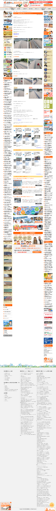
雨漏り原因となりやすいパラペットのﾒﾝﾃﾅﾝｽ (8, 113)
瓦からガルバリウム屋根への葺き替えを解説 (48, 139)
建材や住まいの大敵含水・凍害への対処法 (7, 161)
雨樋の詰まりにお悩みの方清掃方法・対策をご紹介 (49, 292)
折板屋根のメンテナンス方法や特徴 (41, 410)
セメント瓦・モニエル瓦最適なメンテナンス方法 (8, 125)
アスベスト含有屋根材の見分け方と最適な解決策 (8, 174)
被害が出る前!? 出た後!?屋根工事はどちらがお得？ (49, 254)
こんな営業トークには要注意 (48, 256)
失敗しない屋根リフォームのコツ (48, 161)
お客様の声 (25, 8)
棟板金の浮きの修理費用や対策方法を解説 (8, 93)
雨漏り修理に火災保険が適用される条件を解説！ (48, 234)
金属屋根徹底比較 (39, 477)
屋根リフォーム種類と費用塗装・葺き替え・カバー (49, 176)
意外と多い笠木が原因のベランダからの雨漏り (8, 102)
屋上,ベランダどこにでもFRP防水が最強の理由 (8, 115)
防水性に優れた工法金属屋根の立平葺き (7, 138)
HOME (14, 11)
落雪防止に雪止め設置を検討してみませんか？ (27, 422)
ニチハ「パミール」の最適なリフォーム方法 (42, 383)
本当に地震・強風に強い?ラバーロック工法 (8, 143)
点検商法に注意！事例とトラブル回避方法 (26, 382)
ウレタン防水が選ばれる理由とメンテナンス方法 (8, 109)
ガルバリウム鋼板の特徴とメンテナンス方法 (8, 207)
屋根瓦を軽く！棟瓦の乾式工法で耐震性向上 (48, 218)
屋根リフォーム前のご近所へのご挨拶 (48, 248)
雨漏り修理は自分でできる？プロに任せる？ (8, 89)
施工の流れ (31, 8)
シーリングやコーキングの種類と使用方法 (8, 136)
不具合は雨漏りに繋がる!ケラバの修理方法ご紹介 (8, 99)
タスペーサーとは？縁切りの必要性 (7, 106)
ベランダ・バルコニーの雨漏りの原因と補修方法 (8, 120)
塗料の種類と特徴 (48, 314)
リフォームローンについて (24, 408)
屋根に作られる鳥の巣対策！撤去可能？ (48, 296)
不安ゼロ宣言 (6, 376)
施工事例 (18, 8)
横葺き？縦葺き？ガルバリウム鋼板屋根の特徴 (49, 150)
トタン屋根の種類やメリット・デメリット (48, 184)
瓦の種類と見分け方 (7, 169)
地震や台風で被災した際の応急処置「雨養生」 (8, 141)
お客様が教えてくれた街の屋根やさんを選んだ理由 (11, 389)
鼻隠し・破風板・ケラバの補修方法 (8, 97)
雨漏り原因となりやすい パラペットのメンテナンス (27, 417)
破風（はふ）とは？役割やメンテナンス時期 (8, 239)
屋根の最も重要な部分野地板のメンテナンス (7, 179)
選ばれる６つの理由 (7, 374)
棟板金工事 (49, 73)
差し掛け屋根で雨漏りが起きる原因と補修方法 (43, 493)
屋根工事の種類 (48, 48)
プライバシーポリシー (7, 398)
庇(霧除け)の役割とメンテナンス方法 (7, 134)
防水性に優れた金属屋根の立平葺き (41, 481)
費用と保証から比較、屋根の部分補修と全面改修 (49, 167)
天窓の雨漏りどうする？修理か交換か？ (8, 225)
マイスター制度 (7, 380)
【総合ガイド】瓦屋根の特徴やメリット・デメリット (44, 402)
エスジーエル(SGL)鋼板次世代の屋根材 (7, 204)
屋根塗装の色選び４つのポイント (47, 226)
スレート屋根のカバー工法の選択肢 (49, 178)
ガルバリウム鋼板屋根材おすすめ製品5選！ (48, 147)
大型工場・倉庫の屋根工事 (24, 395)
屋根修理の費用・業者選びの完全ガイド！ (8, 84)
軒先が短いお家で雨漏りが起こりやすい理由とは (8, 171)
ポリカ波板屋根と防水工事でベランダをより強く (49, 290)
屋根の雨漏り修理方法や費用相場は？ (8, 216)
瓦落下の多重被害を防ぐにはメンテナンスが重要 (48, 211)
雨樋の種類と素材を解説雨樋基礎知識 (8, 232)
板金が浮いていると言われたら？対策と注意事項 (49, 263)
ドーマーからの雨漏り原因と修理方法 (7, 223)
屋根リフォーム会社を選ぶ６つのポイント (49, 205)
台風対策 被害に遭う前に (24, 389)
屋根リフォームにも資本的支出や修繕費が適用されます (28, 409)
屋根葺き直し (49, 69)
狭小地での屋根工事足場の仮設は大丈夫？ (48, 199)
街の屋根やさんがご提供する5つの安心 (12, 9)
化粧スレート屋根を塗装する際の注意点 (48, 191)
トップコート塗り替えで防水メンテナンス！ (8, 236)
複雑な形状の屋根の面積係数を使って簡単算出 (8, 147)
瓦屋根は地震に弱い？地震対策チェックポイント (49, 220)
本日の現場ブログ (7, 388)
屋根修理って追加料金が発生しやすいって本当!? (48, 265)
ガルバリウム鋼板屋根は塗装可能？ (48, 141)
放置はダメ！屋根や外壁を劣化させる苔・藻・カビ (43, 487)
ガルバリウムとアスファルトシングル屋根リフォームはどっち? (8, 197)
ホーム (6, 8)
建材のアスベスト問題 (7, 175)
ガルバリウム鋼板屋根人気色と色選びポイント (48, 145)
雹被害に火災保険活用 (40, 503)
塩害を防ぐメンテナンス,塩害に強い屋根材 (8, 187)
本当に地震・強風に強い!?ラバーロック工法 (42, 490)
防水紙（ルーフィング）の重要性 (41, 470)
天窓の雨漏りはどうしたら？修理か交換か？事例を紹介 (44, 417)
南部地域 (5, 330)
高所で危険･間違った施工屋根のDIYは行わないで (8, 211)
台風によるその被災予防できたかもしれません (49, 209)
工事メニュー (37, 8)
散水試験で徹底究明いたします (25, 388)
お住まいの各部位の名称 (8, 82)
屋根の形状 (38, 431)
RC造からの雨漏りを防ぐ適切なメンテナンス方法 (8, 218)
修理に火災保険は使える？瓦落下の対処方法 (49, 213)
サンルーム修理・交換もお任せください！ (48, 285)
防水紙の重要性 (6, 177)
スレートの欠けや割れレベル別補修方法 (48, 180)
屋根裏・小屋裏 (6, 157)
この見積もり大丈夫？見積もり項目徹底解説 (48, 252)
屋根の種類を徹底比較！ (47, 174)
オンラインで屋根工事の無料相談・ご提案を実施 (48, 244)
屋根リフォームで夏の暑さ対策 (25, 394)
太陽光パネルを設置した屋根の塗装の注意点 (48, 189)
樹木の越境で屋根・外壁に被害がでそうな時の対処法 (49, 267)
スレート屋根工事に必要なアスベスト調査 (42, 449)
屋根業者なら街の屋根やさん (8, 397)
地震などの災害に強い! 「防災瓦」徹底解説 (48, 222)
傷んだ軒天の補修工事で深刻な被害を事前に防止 (8, 104)
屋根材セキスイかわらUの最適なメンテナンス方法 (48, 195)
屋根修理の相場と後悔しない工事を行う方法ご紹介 (27, 403)
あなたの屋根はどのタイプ (40, 375)
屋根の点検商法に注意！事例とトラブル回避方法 (48, 260)
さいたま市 (6, 333)
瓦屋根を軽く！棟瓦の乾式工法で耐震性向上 (42, 444)
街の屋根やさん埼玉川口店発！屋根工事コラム (11, 390)
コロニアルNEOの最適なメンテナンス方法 (48, 197)
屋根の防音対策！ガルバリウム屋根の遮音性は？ (49, 154)
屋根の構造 (6, 95)
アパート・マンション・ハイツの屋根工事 (26, 396)
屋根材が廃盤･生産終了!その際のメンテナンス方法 (43, 425)
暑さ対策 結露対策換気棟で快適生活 (7, 159)
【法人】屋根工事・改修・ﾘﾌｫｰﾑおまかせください (49, 304)
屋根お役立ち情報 (47, 207)
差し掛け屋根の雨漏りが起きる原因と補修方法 (8, 155)
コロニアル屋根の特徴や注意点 (47, 182)
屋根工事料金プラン (23, 376)
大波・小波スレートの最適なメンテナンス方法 (8, 131)
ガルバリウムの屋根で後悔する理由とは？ (7, 202)
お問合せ (6, 399)
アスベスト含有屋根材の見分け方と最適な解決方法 (43, 448)
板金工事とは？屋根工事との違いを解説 (8, 91)
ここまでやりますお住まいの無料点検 (43, 9)
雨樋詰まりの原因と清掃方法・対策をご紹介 (26, 427)
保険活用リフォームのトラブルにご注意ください (49, 269)
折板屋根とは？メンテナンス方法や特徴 (48, 186)
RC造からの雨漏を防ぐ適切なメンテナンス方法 (43, 454)
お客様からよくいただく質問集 (41, 381)
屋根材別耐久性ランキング (7, 185)
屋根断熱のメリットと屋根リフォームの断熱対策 (8, 229)
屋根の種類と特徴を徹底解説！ (7, 80)
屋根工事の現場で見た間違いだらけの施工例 (48, 224)
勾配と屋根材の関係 (7, 163)
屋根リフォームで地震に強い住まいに (26, 390)
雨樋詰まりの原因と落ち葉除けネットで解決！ (49, 294)
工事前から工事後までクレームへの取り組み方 (48, 250)
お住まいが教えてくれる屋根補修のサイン (48, 170)
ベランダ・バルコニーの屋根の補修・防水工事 (27, 393)
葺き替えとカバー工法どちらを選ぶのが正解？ (48, 172)
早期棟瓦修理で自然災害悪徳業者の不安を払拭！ (8, 129)
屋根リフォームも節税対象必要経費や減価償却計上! (49, 306)
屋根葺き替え (49, 51)
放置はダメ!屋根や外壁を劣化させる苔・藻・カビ (8, 190)
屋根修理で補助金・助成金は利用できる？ (48, 239)
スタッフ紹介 (6, 309)
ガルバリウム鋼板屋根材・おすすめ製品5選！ (43, 391)
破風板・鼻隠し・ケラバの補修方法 (41, 416)
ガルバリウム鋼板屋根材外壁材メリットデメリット (49, 152)
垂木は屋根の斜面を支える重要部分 (25, 413)
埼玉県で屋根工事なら (7, 311)
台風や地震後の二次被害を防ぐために (48, 215)
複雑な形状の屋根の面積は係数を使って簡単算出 (43, 436)
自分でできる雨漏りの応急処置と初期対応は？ (48, 232)
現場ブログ (17, 11)
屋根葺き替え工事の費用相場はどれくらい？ (48, 165)
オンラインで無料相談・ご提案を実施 (26, 374)
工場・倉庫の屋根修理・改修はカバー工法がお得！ (49, 288)
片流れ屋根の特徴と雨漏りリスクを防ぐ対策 (8, 151)
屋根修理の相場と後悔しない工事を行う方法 (48, 163)
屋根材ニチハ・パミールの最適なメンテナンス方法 (49, 193)
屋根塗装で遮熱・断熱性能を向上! (48, 230)
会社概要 (49, 8)
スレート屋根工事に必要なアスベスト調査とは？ (8, 234)
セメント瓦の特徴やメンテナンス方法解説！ (8, 122)
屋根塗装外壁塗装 (48, 77)
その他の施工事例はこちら (39, 147)
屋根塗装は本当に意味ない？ (7, 87)
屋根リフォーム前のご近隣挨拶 (25, 381)
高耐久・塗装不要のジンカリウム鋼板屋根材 (8, 209)
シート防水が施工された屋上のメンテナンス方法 (8, 111)
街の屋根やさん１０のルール (8, 375)
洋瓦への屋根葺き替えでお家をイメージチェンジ (8, 194)
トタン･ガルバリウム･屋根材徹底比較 (7, 200)
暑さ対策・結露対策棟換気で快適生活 (42, 438)
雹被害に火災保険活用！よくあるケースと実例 (48, 237)
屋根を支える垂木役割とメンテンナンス (7, 213)
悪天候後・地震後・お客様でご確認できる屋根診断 (43, 377)
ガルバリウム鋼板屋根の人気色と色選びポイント (43, 399)
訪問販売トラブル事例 (48, 258)
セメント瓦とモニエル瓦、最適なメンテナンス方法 (43, 412)
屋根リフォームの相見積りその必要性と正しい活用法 (49, 246)
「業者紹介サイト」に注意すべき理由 (48, 271)
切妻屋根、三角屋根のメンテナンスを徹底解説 (8, 153)
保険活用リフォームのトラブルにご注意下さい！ (43, 483)
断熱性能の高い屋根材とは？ (6, 227)
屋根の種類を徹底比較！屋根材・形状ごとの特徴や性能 (44, 403)
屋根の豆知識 (6, 181)
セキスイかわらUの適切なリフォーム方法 (42, 382)
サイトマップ (6, 318)
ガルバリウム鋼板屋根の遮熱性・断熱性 (48, 143)
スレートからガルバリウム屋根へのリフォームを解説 (49, 137)
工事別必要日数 (47, 203)
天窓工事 (48, 80)
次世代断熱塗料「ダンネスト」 (47, 228)
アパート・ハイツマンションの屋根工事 (48, 300)
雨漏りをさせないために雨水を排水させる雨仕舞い (43, 494)
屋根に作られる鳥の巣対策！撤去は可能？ (26, 429)
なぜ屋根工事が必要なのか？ (48, 159)
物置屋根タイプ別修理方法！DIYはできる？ (48, 283)
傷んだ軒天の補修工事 (40, 462)
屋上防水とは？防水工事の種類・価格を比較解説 (8, 118)
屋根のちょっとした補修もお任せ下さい (26, 380)
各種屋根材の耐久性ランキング (41, 474)
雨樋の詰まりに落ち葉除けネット (25, 428)
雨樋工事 (48, 62)
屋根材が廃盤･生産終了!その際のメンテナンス (8, 192)
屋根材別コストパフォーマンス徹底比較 (8, 183)
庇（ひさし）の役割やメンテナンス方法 (8, 220)
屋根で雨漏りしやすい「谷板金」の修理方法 (7, 167)
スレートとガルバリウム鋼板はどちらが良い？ (48, 135)
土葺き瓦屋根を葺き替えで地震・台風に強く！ (8, 127)
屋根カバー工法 (49, 55)
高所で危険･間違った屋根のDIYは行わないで (43, 455)
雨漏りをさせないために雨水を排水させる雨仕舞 (8, 165)
